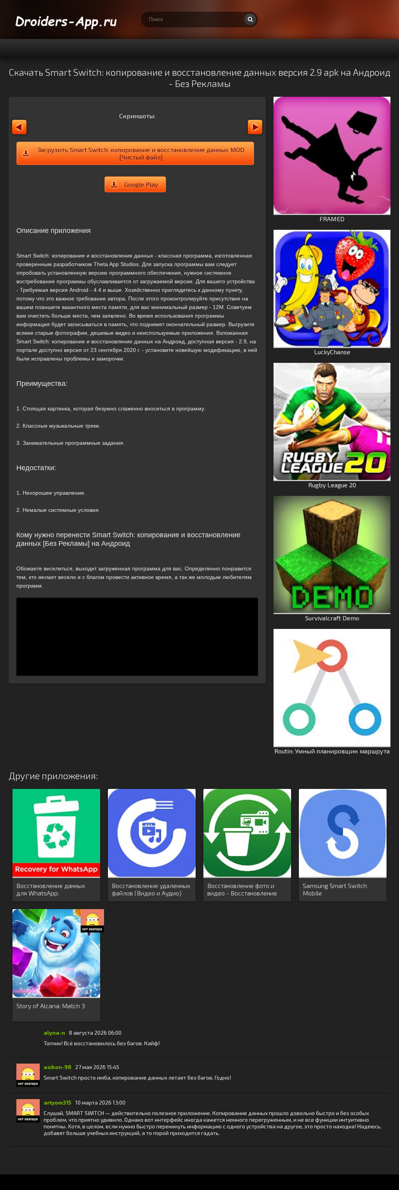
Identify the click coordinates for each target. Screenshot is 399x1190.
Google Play (141, 184)
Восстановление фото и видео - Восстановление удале (242, 889)
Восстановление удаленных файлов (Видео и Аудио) (151, 889)
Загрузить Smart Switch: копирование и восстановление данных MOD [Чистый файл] (141, 153)
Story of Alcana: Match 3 (50, 1005)
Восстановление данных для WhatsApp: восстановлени (50, 889)
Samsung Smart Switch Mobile (335, 889)
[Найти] (250, 19)
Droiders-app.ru (67, 19)
